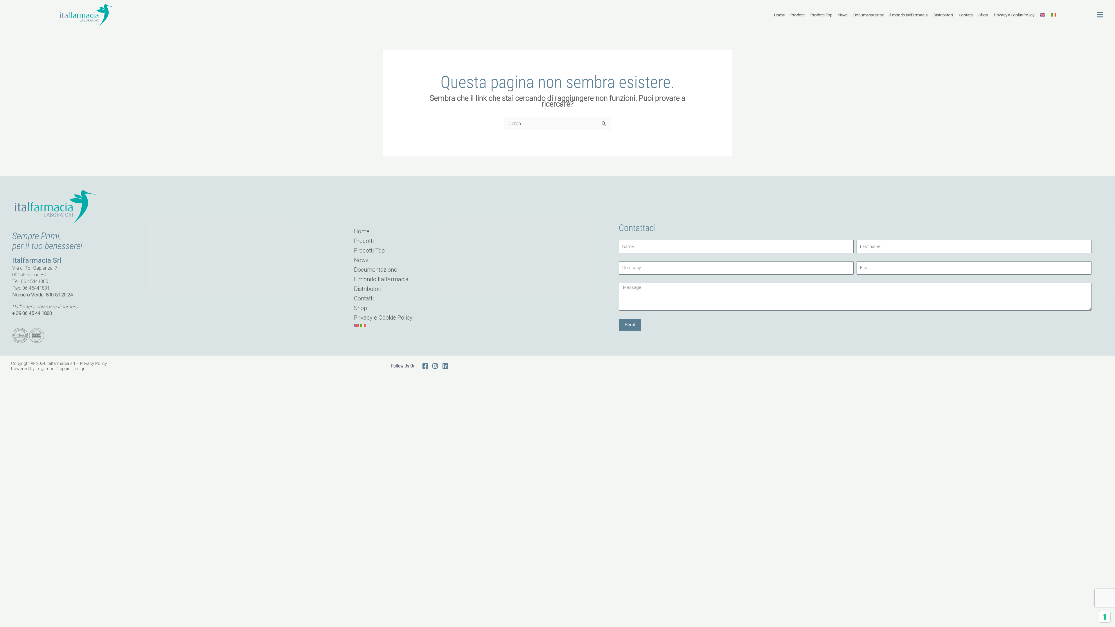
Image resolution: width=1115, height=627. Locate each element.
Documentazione (868, 14)
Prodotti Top (821, 14)
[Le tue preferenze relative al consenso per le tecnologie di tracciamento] (1104, 616)
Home (779, 14)
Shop (983, 14)
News (843, 14)
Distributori (943, 14)
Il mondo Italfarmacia (908, 14)
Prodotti (797, 14)
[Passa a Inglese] (1042, 14)
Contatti (966, 14)
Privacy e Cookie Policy (1014, 14)
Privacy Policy (93, 363)
